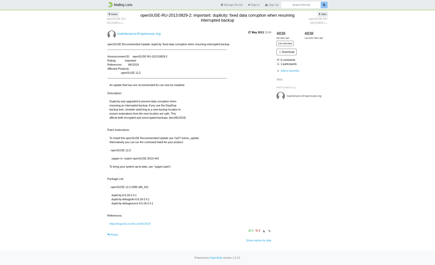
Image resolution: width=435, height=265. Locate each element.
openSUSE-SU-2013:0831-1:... (116, 20)
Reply (114, 234)
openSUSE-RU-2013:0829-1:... (318, 20)
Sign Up (273, 4)
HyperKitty (216, 257)
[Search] (324, 5)
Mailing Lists (123, 5)
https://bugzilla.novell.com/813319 (129, 223)
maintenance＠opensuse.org (139, 34)
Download (287, 51)
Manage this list (233, 4)
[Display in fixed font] (263, 231)
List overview (285, 43)
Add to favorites (290, 70)
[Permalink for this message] (269, 231)
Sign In (255, 4)
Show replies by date (258, 240)
